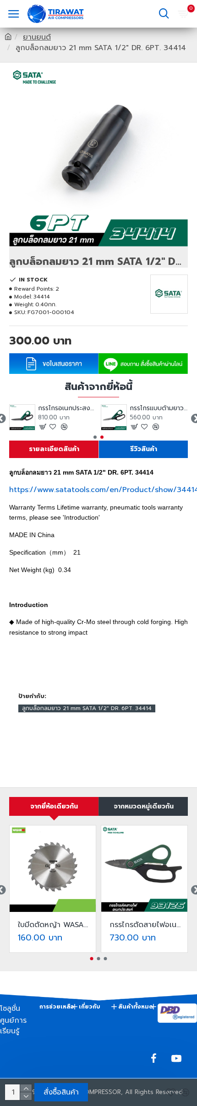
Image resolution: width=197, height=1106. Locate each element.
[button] (95, 437)
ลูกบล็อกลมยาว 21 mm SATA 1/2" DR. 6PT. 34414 (87, 708)
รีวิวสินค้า (143, 449)
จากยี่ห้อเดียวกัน (54, 806)
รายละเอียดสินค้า (54, 449)
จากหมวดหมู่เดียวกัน (144, 806)
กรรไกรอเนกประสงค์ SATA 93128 (67, 408)
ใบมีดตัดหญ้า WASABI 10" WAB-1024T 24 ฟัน (54, 925)
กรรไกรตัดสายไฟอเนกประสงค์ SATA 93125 (146, 925)
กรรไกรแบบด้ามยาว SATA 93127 (159, 408)
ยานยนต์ (37, 37)
